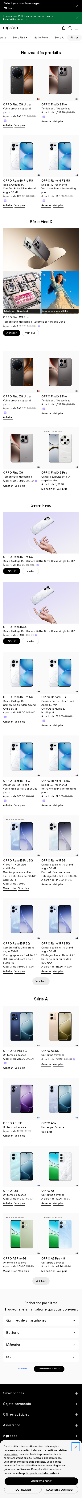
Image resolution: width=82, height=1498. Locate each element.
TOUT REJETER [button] (22, 1489)
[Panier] (63, 28)
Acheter (22, 19)
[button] (77, 18)
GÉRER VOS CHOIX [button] (41, 1481)
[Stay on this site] (76, 6)
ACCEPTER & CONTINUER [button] (59, 1489)
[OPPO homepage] (10, 28)
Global (8, 8)
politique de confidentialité (39, 1473)
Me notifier (48, 489)
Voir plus (19, 125)
